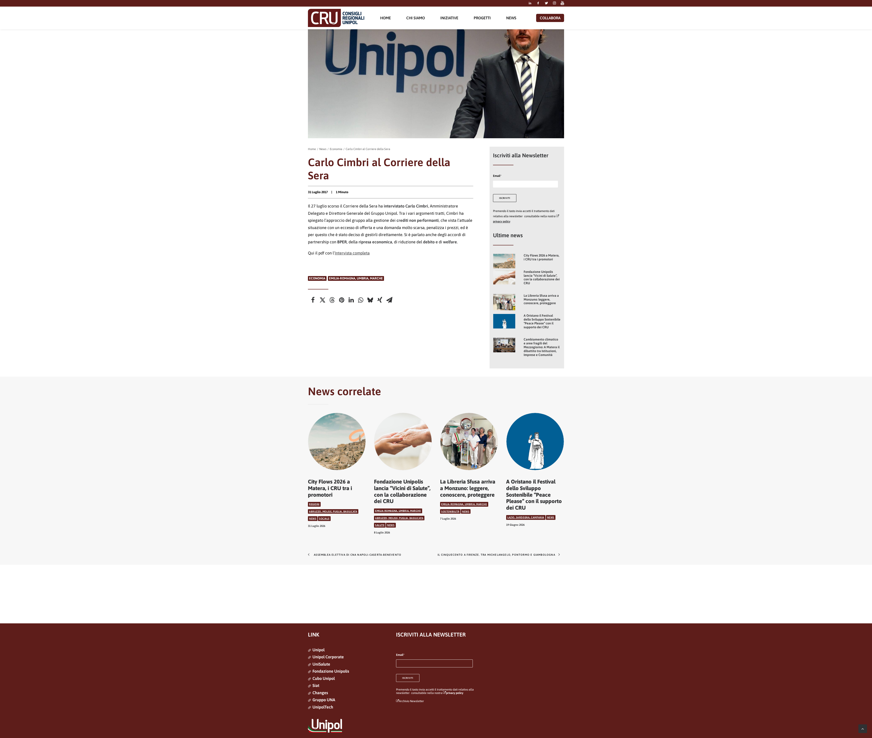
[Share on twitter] (322, 300)
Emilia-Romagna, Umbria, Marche (356, 278)
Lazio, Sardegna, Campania (525, 517)
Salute (379, 525)
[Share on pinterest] (341, 300)
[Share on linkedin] (351, 300)
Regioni (314, 504)
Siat (315, 685)
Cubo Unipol (323, 678)
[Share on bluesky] (370, 300)
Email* (497, 176)
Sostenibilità (450, 511)
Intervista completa (352, 253)
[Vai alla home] (336, 18)
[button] (530, 3)
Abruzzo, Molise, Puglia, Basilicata (333, 511)
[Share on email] (389, 300)
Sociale (324, 518)
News (322, 149)
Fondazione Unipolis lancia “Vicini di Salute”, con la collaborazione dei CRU (542, 277)
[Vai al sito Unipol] (325, 726)
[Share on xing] (379, 300)
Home (312, 149)
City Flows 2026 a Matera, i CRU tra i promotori (541, 257)
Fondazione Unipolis (330, 671)
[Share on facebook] (312, 300)
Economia (336, 149)
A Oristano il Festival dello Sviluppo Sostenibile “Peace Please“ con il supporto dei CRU (542, 321)
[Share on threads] (332, 300)
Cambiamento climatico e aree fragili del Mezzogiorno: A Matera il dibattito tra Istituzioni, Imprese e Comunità (542, 347)
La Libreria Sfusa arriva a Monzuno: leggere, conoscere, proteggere (541, 299)
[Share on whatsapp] (360, 300)
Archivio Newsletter (411, 701)
